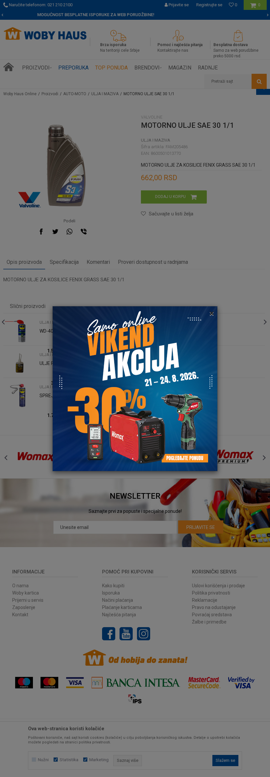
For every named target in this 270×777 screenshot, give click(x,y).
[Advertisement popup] (135, 388)
